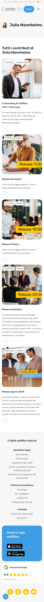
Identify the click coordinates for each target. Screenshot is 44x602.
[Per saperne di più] (5, 129)
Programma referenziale (22, 514)
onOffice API (22, 498)
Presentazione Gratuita (22, 502)
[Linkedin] (26, 592)
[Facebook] (10, 592)
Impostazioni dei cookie (22, 463)
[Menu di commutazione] (38, 9)
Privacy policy (22, 458)
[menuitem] (9, 2)
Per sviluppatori (22, 494)
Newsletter (22, 518)
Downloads (22, 489)
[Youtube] (34, 592)
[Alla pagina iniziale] (12, 9)
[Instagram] (18, 592)
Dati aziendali (22, 454)
